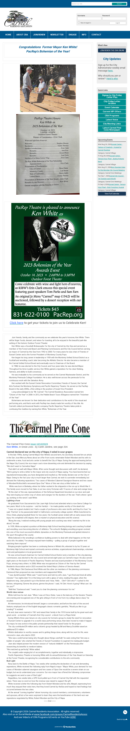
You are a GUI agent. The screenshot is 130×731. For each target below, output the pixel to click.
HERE (73, 717)
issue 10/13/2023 (39, 444)
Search (119, 4)
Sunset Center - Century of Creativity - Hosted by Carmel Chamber (110, 147)
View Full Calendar (112, 194)
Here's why (112, 78)
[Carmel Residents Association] (28, 19)
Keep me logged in (86, 23)
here (110, 70)
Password (106, 16)
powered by (59, 727)
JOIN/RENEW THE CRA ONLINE (112, 50)
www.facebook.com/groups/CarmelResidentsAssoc (60, 714)
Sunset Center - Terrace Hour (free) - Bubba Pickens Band (111, 158)
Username (81, 16)
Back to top (121, 719)
